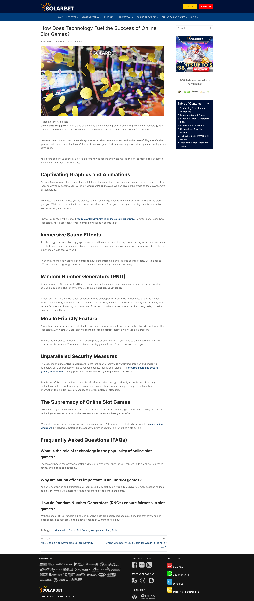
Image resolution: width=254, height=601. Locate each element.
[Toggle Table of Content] (207, 104)
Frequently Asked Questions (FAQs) (194, 144)
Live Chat (178, 567)
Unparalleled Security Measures (191, 131)
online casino (60, 530)
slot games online (100, 530)
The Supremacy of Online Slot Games (195, 137)
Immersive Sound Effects (192, 115)
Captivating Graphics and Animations (193, 110)
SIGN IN (190, 6)
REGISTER (206, 6)
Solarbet (47, 41)
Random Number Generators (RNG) (194, 120)
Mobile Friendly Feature (192, 125)
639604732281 (181, 575)
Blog (79, 41)
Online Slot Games (79, 530)
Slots (114, 530)
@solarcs (178, 583)
